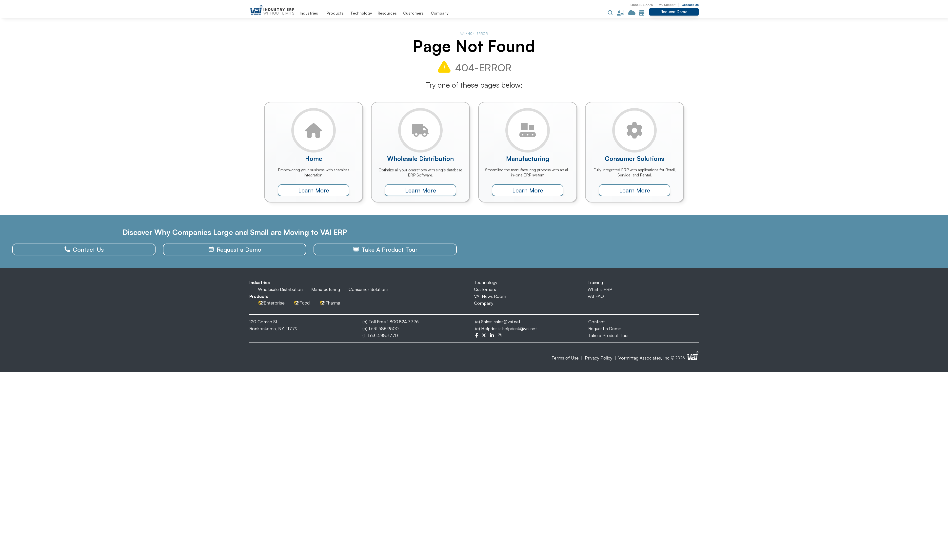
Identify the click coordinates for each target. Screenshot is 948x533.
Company (483, 303)
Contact (596, 321)
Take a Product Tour (608, 335)
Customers (485, 289)
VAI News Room (490, 296)
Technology (485, 282)
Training (595, 282)
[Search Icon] (610, 13)
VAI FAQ (596, 296)
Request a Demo (604, 328)
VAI (462, 33)
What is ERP (600, 289)
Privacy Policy (598, 358)
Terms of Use (565, 358)
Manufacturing (325, 289)
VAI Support (667, 5)
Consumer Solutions (369, 289)
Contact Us (690, 5)
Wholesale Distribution (280, 289)
